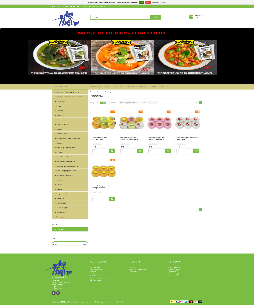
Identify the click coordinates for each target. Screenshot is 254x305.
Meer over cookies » (159, 2)
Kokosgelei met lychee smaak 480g (187, 138)
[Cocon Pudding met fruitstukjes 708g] (103, 122)
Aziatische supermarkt (98, 274)
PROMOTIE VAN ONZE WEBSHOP (68, 92)
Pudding (108, 92)
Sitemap (132, 276)
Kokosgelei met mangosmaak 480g (100, 187)
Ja (141, 2)
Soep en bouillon (62, 194)
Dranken (59, 111)
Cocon (57, 234)
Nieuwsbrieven (173, 276)
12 (149, 103)
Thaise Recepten (96, 270)
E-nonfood (60, 115)
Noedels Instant (62, 157)
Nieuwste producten (127, 103)
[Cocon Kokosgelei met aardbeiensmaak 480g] (159, 122)
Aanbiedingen (95, 87)
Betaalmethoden (96, 276)
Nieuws (108, 87)
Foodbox (130, 87)
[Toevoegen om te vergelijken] (113, 136)
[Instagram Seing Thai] (58, 293)
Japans (59, 129)
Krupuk (59, 143)
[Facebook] (54, 293)
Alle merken (60, 229)
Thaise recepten (62, 208)
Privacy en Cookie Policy (137, 274)
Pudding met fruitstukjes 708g (99, 138)
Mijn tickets (172, 272)
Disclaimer (133, 272)
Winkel (154, 87)
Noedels (59, 152)
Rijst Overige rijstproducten (66, 171)
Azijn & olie (60, 101)
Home (92, 92)
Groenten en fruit (62, 124)
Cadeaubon (142, 87)
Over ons (132, 267)
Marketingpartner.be (101, 302)
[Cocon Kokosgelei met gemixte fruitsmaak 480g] (131, 122)
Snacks (59, 189)
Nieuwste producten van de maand (69, 97)
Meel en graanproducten (65, 148)
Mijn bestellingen (174, 270)
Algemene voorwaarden (137, 270)
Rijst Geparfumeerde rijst (65, 161)
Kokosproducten (62, 134)
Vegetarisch (60, 212)
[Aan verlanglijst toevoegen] (108, 136)
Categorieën (63, 87)
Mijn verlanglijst (173, 274)
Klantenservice (95, 280)
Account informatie (175, 267)
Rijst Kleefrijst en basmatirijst (67, 166)
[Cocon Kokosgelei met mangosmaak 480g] (103, 171)
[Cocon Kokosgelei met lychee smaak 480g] (187, 122)
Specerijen (60, 198)
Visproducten (61, 217)
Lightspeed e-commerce (81, 302)
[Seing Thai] (65, 18)
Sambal (59, 180)
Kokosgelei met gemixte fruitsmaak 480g (129, 138)
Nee (147, 2)
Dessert (59, 106)
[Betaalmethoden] (172, 301)
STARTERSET (61, 203)
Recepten (118, 87)
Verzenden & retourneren (99, 278)
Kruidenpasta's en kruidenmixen (68, 138)
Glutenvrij (60, 120)
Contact (164, 87)
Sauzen (59, 185)
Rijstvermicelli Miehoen (64, 175)
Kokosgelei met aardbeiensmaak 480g (156, 138)
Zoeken (155, 17)
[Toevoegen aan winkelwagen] (112, 151)
